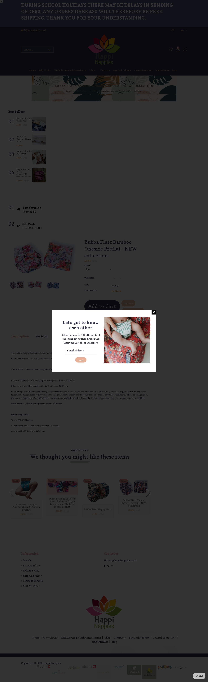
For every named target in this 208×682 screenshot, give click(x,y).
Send (81, 360)
